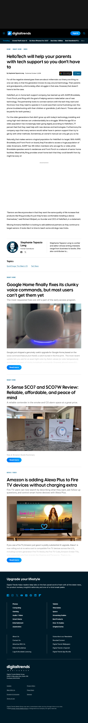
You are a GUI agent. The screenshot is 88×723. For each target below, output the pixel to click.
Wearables (57, 608)
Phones (15, 604)
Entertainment (18, 623)
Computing (17, 608)
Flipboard (40, 595)
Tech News (35, 266)
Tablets (55, 604)
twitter (25, 252)
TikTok (26, 595)
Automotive (17, 627)
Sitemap (29, 694)
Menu (4, 33)
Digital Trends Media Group (19, 708)
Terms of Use (11, 698)
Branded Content (59, 640)
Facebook (8, 595)
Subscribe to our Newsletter (62, 636)
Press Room (30, 690)
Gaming (16, 612)
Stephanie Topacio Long (16, 73)
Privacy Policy (31, 686)
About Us (16, 636)
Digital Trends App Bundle (62, 652)
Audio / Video (18, 615)
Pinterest (31, 595)
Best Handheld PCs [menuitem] (72, 41)
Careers (9, 686)
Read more (14, 367)
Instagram (12, 595)
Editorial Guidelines (19, 648)
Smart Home (17, 619)
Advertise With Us (19, 644)
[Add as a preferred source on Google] (65, 73)
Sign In (75, 33)
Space (55, 612)
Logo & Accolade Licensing (22, 652)
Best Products (58, 619)
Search (84, 33)
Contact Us (17, 640)
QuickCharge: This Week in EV (17, 266)
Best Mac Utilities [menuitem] (57, 41)
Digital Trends (15, 36)
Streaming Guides (59, 615)
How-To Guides (58, 623)
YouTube (22, 595)
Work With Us (11, 690)
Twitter (17, 595)
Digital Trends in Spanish (61, 648)
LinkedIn (35, 595)
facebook (21, 252)
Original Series (58, 627)
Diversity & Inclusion (13, 694)
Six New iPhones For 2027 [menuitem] (38, 41)
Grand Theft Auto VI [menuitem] (19, 41)
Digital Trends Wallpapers (61, 644)
